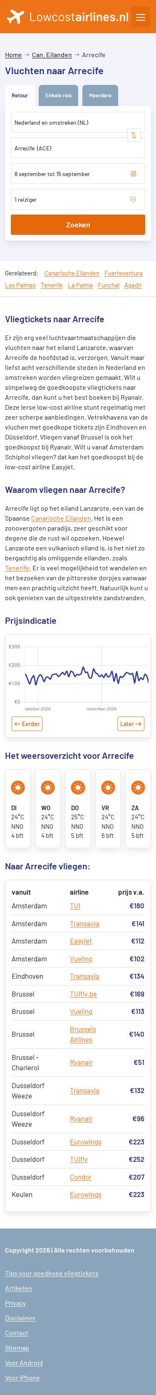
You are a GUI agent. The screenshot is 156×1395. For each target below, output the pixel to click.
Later (127, 723)
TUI (75, 905)
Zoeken (78, 224)
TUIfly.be (83, 994)
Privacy (15, 1303)
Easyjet (81, 940)
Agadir (133, 285)
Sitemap (17, 1348)
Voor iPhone (22, 1377)
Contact (16, 1333)
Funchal (108, 285)
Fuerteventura (123, 273)
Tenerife (52, 285)
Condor (81, 1177)
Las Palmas (20, 285)
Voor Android (24, 1362)
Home (13, 54)
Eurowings (86, 1141)
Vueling (81, 958)
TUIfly (79, 1159)
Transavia (84, 923)
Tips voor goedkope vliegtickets (52, 1273)
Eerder (31, 723)
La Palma (80, 285)
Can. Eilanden (52, 54)
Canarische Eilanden (72, 273)
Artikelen (18, 1288)
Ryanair (81, 1062)
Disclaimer (20, 1318)
